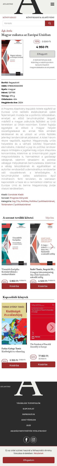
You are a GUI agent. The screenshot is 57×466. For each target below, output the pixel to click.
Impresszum (28, 414)
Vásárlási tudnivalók (28, 403)
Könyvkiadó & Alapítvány (40, 17)
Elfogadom (28, 460)
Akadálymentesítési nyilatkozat (28, 431)
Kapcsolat (28, 408)
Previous (5, 246)
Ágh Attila (6, 30)
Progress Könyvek (19, 198)
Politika (24, 201)
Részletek (38, 453)
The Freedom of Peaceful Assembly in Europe (40, 345)
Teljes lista (49, 217)
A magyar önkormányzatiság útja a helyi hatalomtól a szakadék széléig (41, 275)
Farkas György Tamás (11, 348)
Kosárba (14, 286)
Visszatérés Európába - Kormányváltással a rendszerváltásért (11, 272)
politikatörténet (47, 201)
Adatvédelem (28, 420)
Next (52, 246)
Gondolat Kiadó (16, 194)
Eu (18, 201)
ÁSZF (28, 425)
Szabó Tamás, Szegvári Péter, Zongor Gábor (42, 269)
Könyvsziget (9, 17)
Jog (14, 201)
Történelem (7, 204)
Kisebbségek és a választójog (13, 351)
